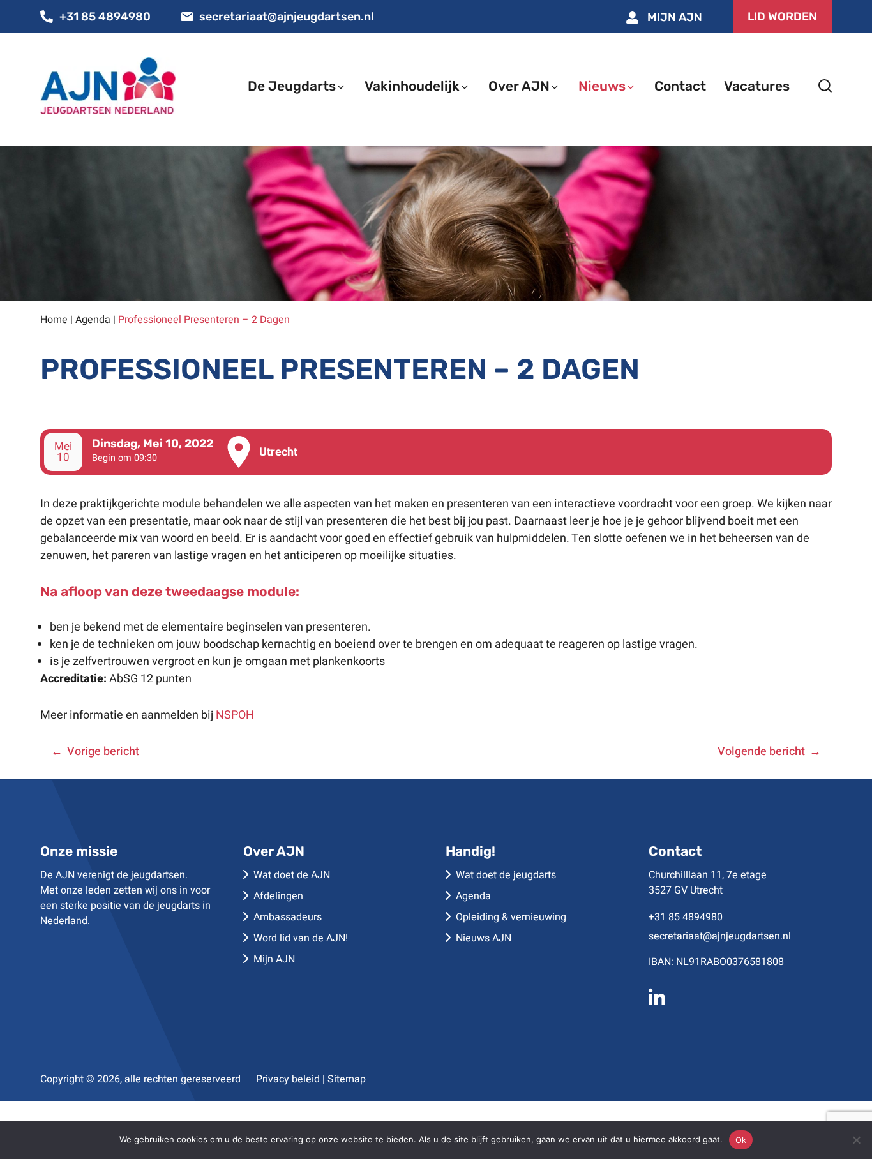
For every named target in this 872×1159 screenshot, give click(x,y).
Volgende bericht (761, 751)
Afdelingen (278, 896)
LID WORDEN (782, 17)
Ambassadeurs (287, 917)
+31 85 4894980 (105, 17)
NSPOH (235, 715)
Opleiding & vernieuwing (511, 917)
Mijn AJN (673, 17)
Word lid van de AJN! (300, 938)
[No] (856, 1139)
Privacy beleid (288, 1079)
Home (54, 319)
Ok (741, 1140)
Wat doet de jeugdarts (506, 875)
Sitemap (346, 1079)
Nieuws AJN (483, 938)
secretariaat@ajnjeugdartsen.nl (286, 17)
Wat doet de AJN (291, 875)
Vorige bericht (103, 751)
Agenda (92, 319)
